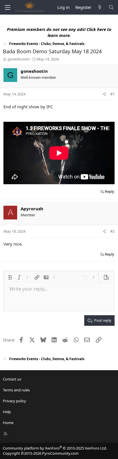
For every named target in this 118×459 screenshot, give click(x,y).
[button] (10, 277)
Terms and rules (16, 390)
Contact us (12, 379)
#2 (112, 231)
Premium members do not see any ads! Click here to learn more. (59, 32)
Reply (109, 191)
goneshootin (18, 59)
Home (8, 422)
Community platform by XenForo (55, 448)
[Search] (111, 7)
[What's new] (99, 7)
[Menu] (7, 7)
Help (7, 411)
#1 (112, 94)
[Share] (104, 94)
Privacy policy (14, 400)
